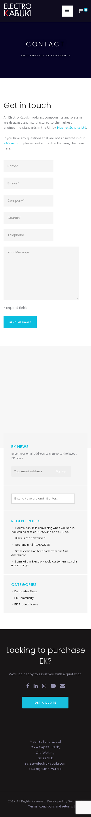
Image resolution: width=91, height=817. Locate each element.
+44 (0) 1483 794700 (45, 769)
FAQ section (12, 143)
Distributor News (26, 591)
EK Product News (26, 604)
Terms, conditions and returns (51, 806)
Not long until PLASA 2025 (32, 545)
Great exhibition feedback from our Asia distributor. (39, 553)
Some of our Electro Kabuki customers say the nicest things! (44, 563)
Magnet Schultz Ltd (71, 128)
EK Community (24, 598)
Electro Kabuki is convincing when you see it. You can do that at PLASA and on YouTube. (43, 530)
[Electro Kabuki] (23, 10)
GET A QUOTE (45, 702)
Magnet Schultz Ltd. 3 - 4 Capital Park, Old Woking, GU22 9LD (45, 750)
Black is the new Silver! (30, 538)
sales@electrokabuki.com (45, 764)
